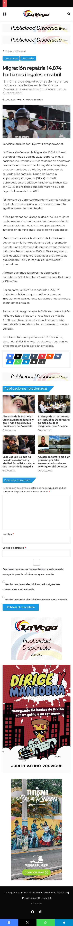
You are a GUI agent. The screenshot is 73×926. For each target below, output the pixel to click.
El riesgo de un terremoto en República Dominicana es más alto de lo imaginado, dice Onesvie (54, 421)
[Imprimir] (41, 361)
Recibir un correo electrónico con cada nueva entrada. (36, 599)
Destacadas (19, 51)
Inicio (8, 51)
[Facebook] (9, 356)
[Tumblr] (33, 356)
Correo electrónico (14, 547)
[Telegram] (25, 361)
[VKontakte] (56, 356)
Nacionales (28, 58)
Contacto (36, 903)
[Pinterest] (41, 356)
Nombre (8, 534)
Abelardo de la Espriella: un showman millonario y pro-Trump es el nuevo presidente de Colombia (18, 421)
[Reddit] (48, 356)
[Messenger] (9, 361)
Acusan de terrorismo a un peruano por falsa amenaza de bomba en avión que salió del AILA (54, 461)
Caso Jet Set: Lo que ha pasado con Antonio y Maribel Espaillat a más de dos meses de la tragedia (19, 461)
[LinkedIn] (25, 356)
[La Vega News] (36, 13)
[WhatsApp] (17, 361)
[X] (17, 356)
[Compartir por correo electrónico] (33, 361)
